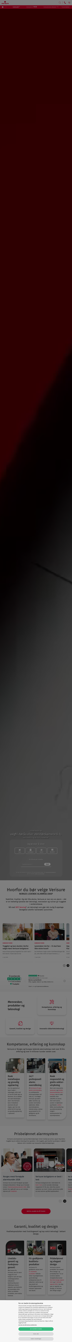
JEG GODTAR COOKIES (36, 1329)
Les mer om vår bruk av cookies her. (27, 1325)
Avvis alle (36, 1334)
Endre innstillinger (36, 1338)
